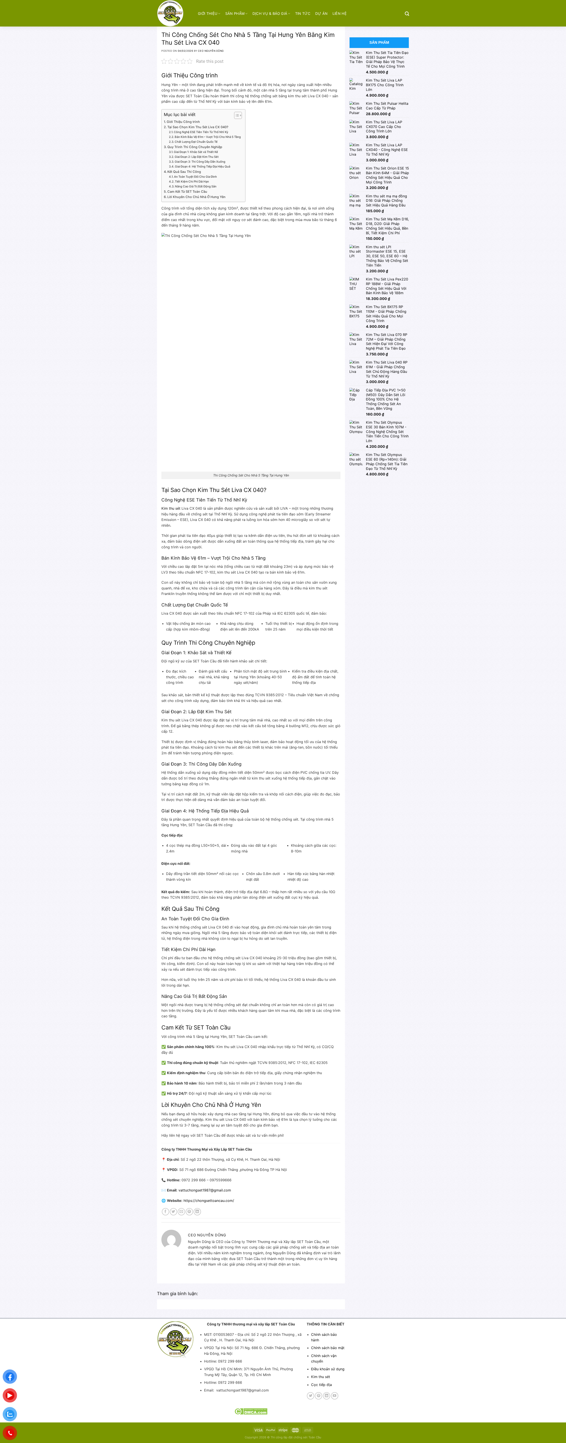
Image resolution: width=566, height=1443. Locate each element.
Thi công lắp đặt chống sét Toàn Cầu (296, 1437)
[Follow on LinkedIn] (326, 1395)
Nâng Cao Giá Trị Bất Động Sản (195, 186)
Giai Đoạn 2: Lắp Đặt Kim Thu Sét (197, 156)
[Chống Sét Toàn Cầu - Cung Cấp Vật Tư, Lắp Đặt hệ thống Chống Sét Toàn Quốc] (174, 13)
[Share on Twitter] (173, 1211)
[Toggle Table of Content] (236, 115)
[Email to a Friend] (181, 1211)
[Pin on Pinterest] (189, 1211)
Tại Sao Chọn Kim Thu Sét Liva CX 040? (197, 127)
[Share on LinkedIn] (197, 1211)
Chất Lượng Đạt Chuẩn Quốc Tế (196, 141)
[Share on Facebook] (165, 1211)
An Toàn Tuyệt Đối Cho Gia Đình (195, 176)
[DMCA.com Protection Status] (250, 1411)
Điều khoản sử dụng (327, 1369)
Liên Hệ (340, 13)
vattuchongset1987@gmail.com (204, 1190)
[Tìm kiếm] (407, 13)
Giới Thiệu (207, 13)
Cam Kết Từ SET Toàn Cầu (187, 191)
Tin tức (302, 13)
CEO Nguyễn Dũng (211, 50)
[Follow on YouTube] (334, 1395)
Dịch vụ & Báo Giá (269, 13)
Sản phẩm (235, 13)
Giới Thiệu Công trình (183, 122)
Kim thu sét (170, 508)
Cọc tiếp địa (321, 1384)
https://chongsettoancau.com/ (209, 1200)
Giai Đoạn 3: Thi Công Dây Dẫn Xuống (200, 161)
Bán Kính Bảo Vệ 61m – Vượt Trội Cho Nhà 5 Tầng (208, 137)
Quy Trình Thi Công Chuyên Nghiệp (194, 147)
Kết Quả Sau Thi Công (184, 171)
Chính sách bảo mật (327, 1348)
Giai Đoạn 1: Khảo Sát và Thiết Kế (196, 152)
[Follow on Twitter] (310, 1395)
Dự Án (321, 13)
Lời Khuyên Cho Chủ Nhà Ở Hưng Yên (196, 197)
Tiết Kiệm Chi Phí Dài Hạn (192, 181)
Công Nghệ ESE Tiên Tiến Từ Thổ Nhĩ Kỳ (201, 132)
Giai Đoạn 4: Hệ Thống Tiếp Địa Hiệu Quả (202, 166)
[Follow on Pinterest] (318, 1395)
